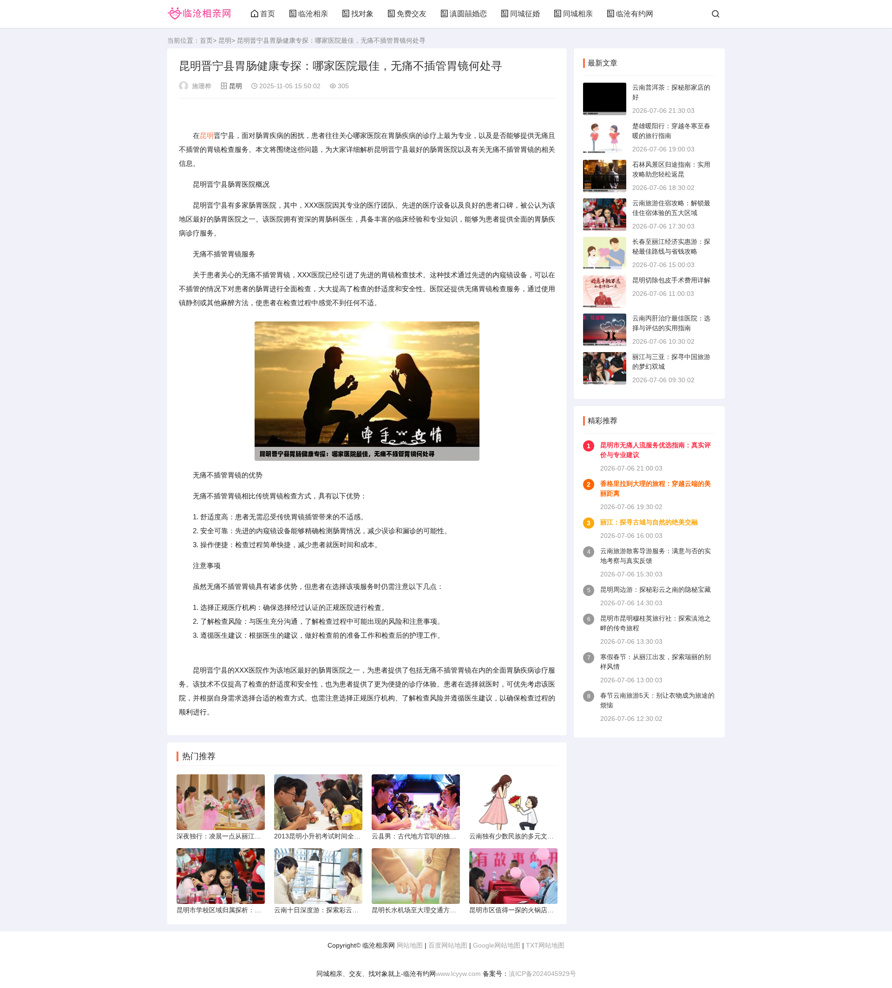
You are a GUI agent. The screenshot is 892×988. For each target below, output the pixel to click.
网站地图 (410, 945)
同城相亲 (578, 14)
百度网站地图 (447, 945)
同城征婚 (525, 14)
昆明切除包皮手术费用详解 (671, 280)
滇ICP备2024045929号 (542, 973)
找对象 (362, 14)
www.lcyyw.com (458, 973)
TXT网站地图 (545, 945)
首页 (267, 14)
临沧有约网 (634, 14)
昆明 (224, 40)
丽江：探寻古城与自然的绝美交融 (649, 522)
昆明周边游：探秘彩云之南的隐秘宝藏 (655, 589)
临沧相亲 (313, 14)
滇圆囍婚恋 (468, 14)
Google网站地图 (496, 945)
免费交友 (411, 14)
